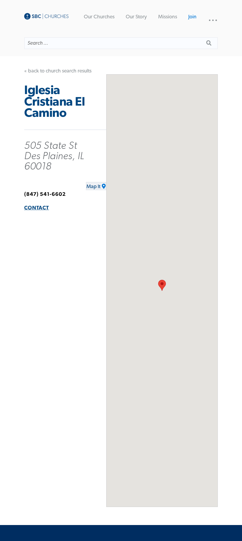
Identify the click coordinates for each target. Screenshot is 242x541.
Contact (36, 208)
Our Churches (99, 17)
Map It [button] (93, 186)
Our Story (136, 17)
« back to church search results (57, 71)
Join (192, 17)
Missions (167, 17)
